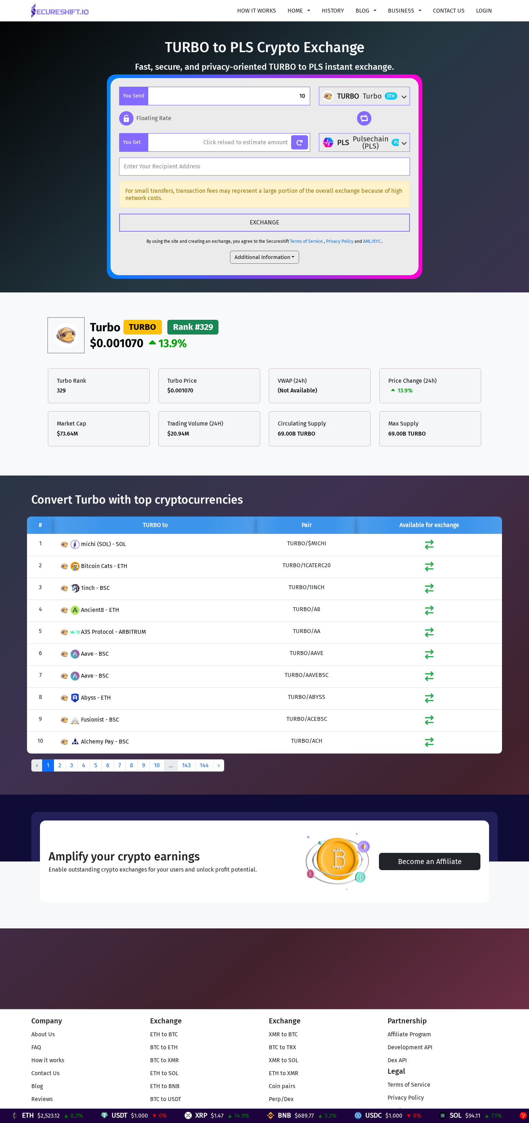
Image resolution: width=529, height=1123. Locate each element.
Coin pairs (282, 1086)
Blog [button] (363, 10)
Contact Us (449, 10)
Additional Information (262, 257)
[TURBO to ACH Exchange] (429, 743)
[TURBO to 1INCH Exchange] (429, 590)
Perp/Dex (281, 1099)
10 (157, 765)
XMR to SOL (283, 1060)
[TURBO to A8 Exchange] (429, 612)
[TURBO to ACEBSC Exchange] (429, 721)
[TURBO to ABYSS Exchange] (429, 699)
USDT (91, 1115)
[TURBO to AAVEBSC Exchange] (429, 677)
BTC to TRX (282, 1047)
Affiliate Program (409, 1034)
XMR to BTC (283, 1034)
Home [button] (296, 10)
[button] (145, 118)
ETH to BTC (164, 1034)
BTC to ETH (164, 1047)
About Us (43, 1034)
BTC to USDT (165, 1099)
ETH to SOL (164, 1073)
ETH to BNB (165, 1086)
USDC (345, 1115)
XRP (173, 1115)
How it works (256, 10)
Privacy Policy (339, 241)
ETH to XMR (283, 1073)
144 (204, 765)
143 (186, 765)
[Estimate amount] (299, 142)
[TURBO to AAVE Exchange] (429, 656)
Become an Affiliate (430, 861)
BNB (256, 1115)
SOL (427, 1115)
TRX (508, 1115)
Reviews (42, 1099)
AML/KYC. (372, 241)
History (333, 10)
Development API (410, 1047)
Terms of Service (306, 241)
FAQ (36, 1047)
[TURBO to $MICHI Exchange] (429, 546)
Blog (37, 1086)
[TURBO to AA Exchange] (429, 634)
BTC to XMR (164, 1060)
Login (484, 10)
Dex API (397, 1060)
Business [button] (402, 10)
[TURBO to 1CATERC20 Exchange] (429, 568)
